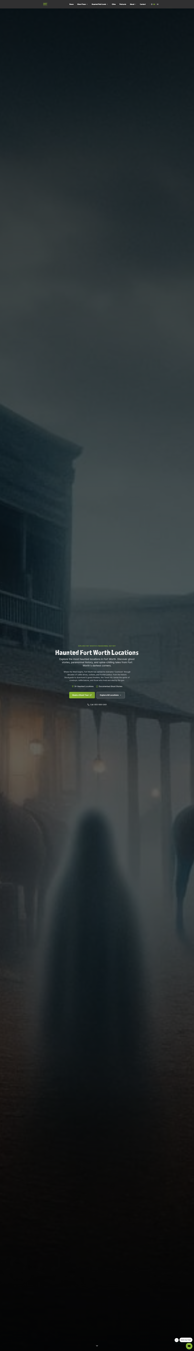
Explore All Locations (109, 695)
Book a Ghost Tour (83, 696)
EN (154, 4)
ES (157, 4)
